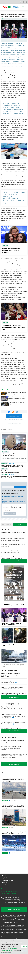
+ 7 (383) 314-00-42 (13, 929)
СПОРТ (4, 852)
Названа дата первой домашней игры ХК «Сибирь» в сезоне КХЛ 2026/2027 (14, 832)
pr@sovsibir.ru (21, 932)
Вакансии (4, 882)
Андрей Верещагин (15, 19)
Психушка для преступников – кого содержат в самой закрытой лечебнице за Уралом (13, 501)
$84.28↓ (13, 2)
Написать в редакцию (14, 909)
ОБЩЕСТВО (12, 451)
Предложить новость (14, 416)
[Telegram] (17, 412)
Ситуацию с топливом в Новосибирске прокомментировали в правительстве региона (13, 806)
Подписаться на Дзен (10, 513)
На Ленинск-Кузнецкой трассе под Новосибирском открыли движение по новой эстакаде (13, 779)
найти (20, 524)
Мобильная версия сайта (8, 894)
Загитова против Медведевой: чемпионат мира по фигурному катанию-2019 (11, 250)
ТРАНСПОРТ (4, 800)
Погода (3, 885)
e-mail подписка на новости (11, 889)
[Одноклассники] (13, 412)
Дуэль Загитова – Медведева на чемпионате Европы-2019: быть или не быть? (13, 327)
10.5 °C (8, 2)
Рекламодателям (7, 880)
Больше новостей (14, 560)
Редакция (4, 878)
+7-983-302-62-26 (9, 933)
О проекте (4, 875)
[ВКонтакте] (9, 412)
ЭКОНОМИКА (4, 827)
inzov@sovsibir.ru (8, 931)
